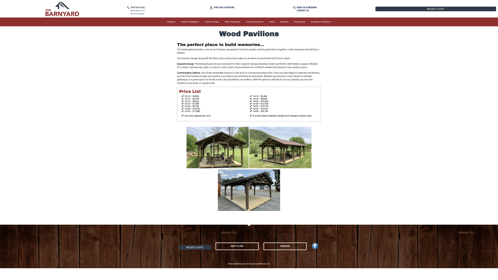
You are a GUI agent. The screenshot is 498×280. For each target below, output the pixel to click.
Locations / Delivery (320, 22)
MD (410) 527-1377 (138, 11)
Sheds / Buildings (189, 22)
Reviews (284, 22)
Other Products (232, 22)
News (272, 22)
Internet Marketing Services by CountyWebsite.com (249, 264)
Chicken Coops (212, 22)
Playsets (171, 22)
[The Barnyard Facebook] (315, 246)
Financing (299, 22)
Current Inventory (254, 22)
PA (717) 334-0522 (137, 14)
